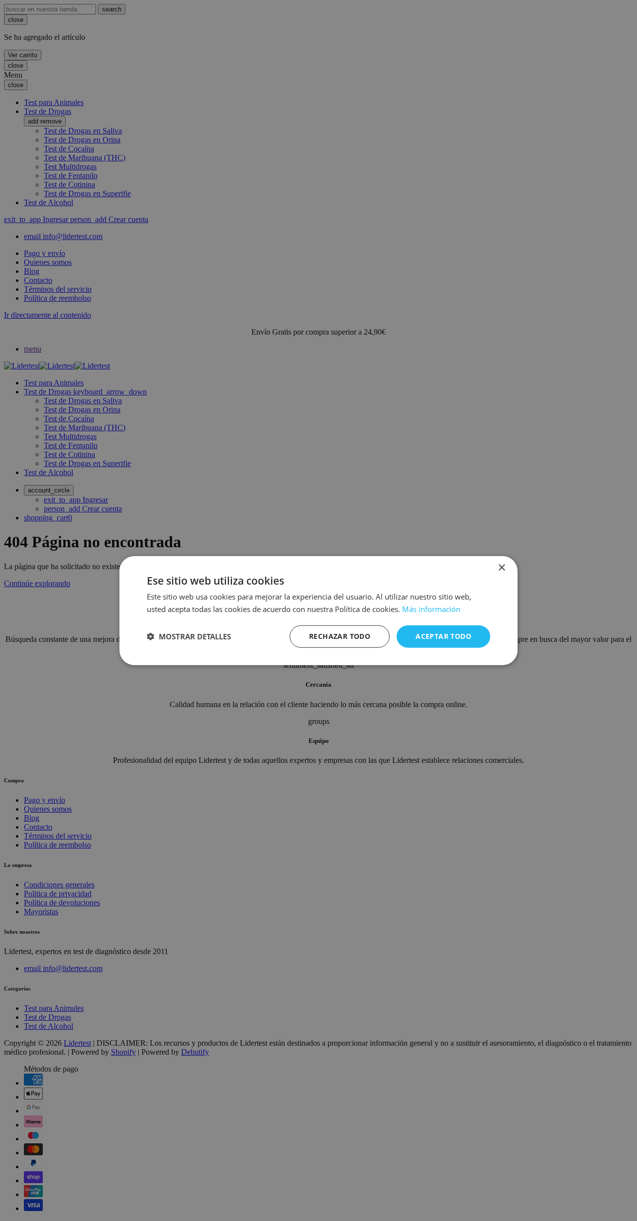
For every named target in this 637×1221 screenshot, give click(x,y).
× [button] (501, 568)
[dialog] (318, 610)
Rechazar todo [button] (339, 636)
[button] (189, 636)
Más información (431, 609)
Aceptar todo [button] (443, 636)
